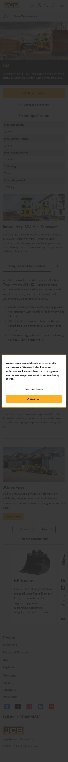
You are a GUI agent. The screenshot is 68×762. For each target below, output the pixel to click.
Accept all (33, 398)
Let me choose (34, 389)
